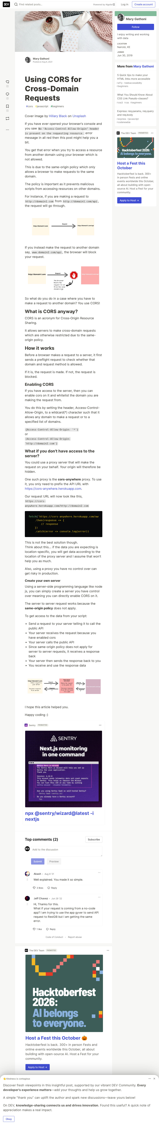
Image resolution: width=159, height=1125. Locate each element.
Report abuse (75, 937)
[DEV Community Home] (6, 4)
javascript (41, 106)
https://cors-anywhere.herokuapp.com (53, 488)
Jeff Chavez (41, 898)
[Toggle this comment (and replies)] (27, 879)
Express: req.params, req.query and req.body (135, 116)
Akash (37, 873)
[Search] (16, 4)
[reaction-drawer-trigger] (7, 83)
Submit (38, 861)
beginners (57, 106)
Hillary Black (58, 116)
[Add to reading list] (7, 108)
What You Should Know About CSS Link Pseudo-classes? (135, 98)
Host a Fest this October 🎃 (56, 1038)
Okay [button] (9, 1119)
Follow (135, 26)
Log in (124, 4)
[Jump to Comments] (7, 96)
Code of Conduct (54, 937)
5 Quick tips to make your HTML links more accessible (133, 80)
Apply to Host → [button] (37, 1067)
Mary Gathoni (41, 58)
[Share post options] (7, 130)
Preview (54, 861)
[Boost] (7, 118)
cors (29, 106)
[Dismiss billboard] (154, 1078)
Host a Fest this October (131, 165)
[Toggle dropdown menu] (100, 725)
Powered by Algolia (103, 4)
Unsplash (79, 116)
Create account (143, 4)
